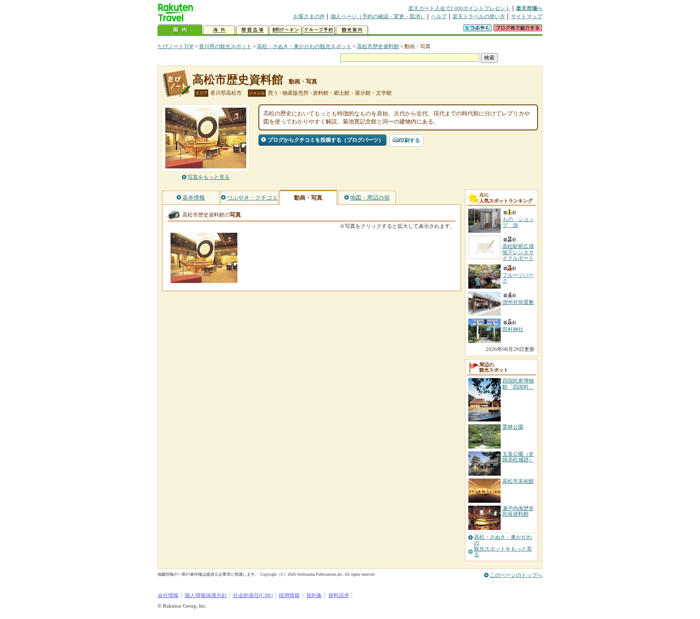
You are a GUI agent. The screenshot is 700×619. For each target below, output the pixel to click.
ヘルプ (439, 16)
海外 (219, 30)
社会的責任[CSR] (253, 595)
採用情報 (289, 595)
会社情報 (168, 595)
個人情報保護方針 (206, 595)
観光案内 (352, 30)
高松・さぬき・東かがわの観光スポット (304, 46)
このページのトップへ (516, 575)
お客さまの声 (309, 16)
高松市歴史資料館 (378, 46)
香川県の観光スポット (225, 46)
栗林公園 (512, 427)
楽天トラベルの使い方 (478, 16)
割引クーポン (285, 30)
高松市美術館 (518, 481)
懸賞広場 (252, 30)
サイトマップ (526, 16)
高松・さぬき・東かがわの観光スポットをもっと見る (503, 545)
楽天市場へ (529, 8)
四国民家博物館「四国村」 (518, 383)
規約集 (314, 595)
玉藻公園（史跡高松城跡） (518, 457)
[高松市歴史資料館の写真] (204, 279)
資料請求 (338, 595)
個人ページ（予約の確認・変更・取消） (378, 16)
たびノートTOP (176, 46)
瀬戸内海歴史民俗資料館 (518, 511)
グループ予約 (319, 30)
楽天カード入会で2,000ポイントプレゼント (459, 8)
